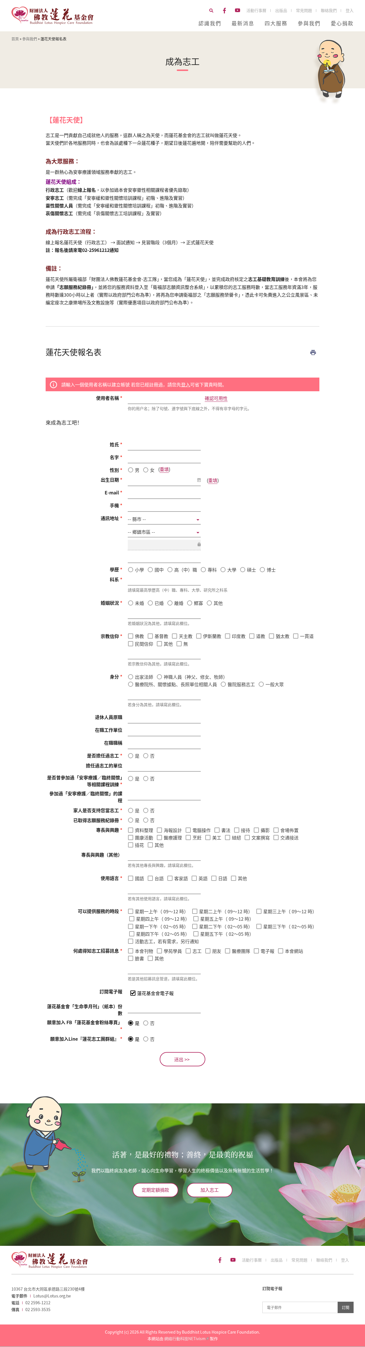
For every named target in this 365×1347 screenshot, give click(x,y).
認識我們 (209, 23)
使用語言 (111, 878)
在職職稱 (113, 742)
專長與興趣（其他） (101, 854)
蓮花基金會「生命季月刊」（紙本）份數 (84, 1009)
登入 (350, 10)
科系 (116, 579)
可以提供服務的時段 (100, 911)
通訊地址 (111, 518)
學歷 (116, 569)
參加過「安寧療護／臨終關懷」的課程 (85, 797)
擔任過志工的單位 (104, 765)
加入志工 (209, 1189)
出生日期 (111, 479)
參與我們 (309, 23)
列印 (313, 352)
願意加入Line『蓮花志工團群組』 (86, 1038)
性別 (116, 469)
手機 (116, 505)
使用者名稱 (109, 397)
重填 (164, 469)
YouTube (237, 10)
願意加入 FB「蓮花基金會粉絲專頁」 (84, 1025)
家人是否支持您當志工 (97, 810)
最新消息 (243, 23)
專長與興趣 (109, 829)
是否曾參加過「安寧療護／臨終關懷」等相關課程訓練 (84, 781)
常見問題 (304, 10)
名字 (116, 457)
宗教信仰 (111, 636)
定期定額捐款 (155, 1189)
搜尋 (211, 10)
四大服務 (276, 23)
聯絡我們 (329, 10)
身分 (116, 676)
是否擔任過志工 (104, 755)
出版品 (281, 10)
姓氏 (116, 444)
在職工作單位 (108, 729)
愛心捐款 (342, 23)
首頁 (15, 38)
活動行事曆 (256, 10)
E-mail (113, 492)
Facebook (224, 10)
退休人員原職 (108, 717)
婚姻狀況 (111, 602)
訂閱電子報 (111, 991)
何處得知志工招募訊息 (97, 950)
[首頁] (52, 16)
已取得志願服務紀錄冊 (97, 820)
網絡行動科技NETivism (186, 1338)
